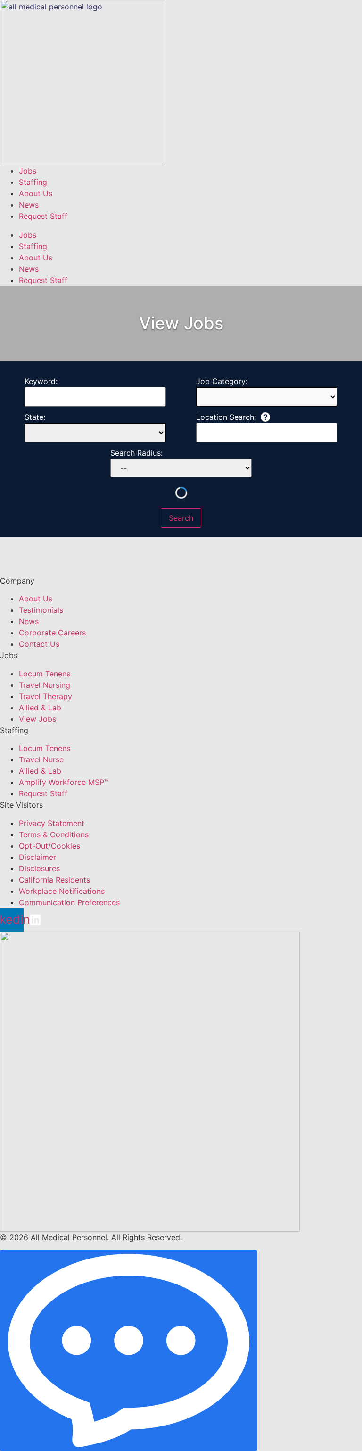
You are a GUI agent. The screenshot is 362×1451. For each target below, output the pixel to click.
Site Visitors (21, 804)
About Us (35, 193)
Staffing (33, 182)
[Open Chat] (128, 1350)
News (29, 204)
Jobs (27, 170)
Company (17, 580)
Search (181, 518)
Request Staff (43, 216)
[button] (181, 225)
